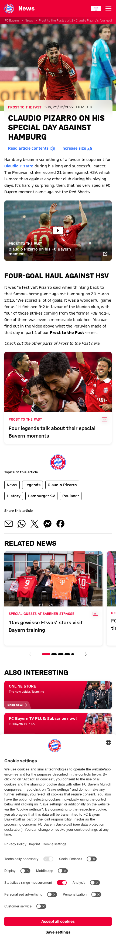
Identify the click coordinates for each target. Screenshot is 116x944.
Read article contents (28, 148)
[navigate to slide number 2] (54, 654)
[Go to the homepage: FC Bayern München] (9, 8)
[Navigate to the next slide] (86, 654)
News (29, 20)
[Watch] (105, 254)
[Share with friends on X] (34, 523)
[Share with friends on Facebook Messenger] (47, 523)
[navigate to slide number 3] (60, 654)
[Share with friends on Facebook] (60, 523)
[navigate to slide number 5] (72, 654)
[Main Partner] (96, 8)
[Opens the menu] (108, 8)
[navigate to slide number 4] (67, 654)
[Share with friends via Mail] (8, 523)
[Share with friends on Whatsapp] (21, 523)
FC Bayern (12, 20)
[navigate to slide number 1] (46, 654)
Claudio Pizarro (18, 166)
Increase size (74, 148)
